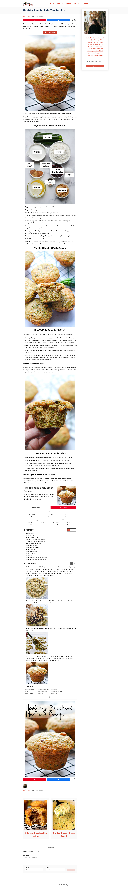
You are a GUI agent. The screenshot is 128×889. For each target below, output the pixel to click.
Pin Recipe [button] (64, 507)
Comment (26, 855)
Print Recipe (37, 507)
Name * (27, 867)
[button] (24, 499)
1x (68, 530)
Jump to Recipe (50, 32)
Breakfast (28, 16)
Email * (48, 867)
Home (24, 16)
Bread (24, 789)
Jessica (30, 784)
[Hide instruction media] (74, 563)
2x (71, 530)
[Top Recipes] (28, 3)
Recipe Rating (27, 851)
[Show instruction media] (71, 563)
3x (74, 530)
